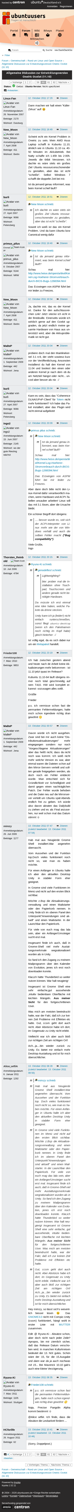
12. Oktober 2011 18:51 (40, 196)
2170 (15, 118)
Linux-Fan (9, 98)
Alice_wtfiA (10, 1066)
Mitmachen (37, 39)
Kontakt (13, 1496)
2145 (15, 443)
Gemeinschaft (18, 60)
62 (54, 82)
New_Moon (10, 129)
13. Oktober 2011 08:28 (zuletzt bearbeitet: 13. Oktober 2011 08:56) (47, 1069)
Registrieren (66, 6)
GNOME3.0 (35, 1317)
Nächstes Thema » (61, 1464)
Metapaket (43, 644)
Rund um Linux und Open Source (45, 60)
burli (6, 197)
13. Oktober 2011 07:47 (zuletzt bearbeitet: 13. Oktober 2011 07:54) (47, 829)
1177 (15, 838)
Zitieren (64, 98)
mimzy (7, 826)
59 (38, 82)
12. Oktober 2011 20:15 (40, 557)
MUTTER (64, 1324)
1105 (15, 1398)
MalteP (7, 346)
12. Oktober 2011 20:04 (40, 345)
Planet (60, 30)
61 (48, 82)
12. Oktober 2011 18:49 (40, 129)
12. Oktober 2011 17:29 (40, 98)
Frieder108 (10, 653)
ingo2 (6, 423)
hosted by (7, 2)
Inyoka (17, 1482)
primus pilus (38, 430)
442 (15, 366)
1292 (15, 1078)
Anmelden (52, 6)
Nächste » (63, 82)
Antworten (12, 90)
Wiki (37, 30)
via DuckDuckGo (63, 50)
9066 (15, 217)
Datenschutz (25, 1496)
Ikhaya (48, 30)
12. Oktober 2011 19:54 (40, 299)
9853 (15, 665)
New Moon (37, 204)
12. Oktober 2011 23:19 (40, 652)
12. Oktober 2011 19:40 (40, 243)
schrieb (49, 204)
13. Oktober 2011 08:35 (40, 1377)
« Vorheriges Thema (37, 1464)
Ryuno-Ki (36, 564)
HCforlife (9, 1430)
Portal (14, 30)
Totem (60, 399)
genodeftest (45, 570)
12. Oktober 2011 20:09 (40, 423)
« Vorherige (16, 82)
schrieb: (51, 1080)
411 (15, 150)
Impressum (38, 1496)
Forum (26, 30)
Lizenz (5, 1496)
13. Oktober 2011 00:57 (40, 725)
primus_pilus (11, 243)
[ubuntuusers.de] (24, 19)
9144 (15, 271)
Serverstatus (52, 1496)
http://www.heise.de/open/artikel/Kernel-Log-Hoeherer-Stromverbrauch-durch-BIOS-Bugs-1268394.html (49, 277)
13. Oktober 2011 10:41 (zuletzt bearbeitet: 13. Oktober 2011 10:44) (47, 1433)
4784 (15, 573)
